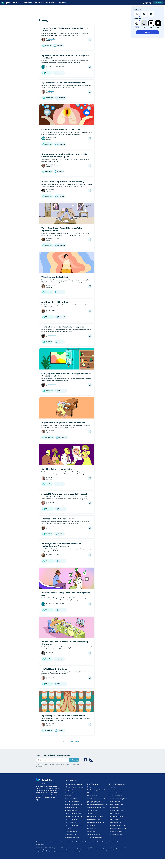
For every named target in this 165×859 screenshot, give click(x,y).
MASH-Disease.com (93, 819)
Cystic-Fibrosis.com (71, 831)
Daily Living (50, 2)
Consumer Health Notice (73, 842)
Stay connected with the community (53, 755)
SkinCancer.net (113, 819)
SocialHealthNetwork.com (117, 825)
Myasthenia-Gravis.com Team (56, 66)
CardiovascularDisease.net (73, 816)
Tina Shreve (51, 189)
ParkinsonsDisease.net (116, 793)
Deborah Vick (51, 39)
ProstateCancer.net (115, 802)
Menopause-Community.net (96, 822)
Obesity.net (112, 787)
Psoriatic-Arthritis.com (116, 805)
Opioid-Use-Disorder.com (117, 790)
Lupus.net (90, 813)
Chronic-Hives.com (71, 822)
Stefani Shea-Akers (53, 164)
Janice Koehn (51, 502)
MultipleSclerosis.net (93, 834)
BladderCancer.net (71, 807)
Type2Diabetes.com (115, 834)
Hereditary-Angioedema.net (96, 790)
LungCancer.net (92, 810)
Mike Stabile (51, 310)
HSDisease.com (92, 796)
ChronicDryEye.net (71, 819)
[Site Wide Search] (143, 2)
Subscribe (74, 760)
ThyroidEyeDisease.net (116, 831)
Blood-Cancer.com (71, 810)
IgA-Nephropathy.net (93, 802)
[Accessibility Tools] (146, 2)
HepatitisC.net (91, 787)
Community (27, 2)
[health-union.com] (44, 780)
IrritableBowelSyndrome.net (96, 807)
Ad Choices (40, 844)
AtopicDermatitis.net (71, 799)
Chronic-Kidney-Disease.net (74, 825)
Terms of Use (39, 766)
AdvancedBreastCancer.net (73, 784)
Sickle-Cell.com (114, 813)
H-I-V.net (89, 793)
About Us (39, 842)
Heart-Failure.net (92, 784)
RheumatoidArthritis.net (116, 810)
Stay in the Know (119, 837)
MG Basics (38, 2)
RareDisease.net (114, 807)
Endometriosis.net (71, 834)
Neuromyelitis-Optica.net (117, 784)
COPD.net (68, 828)
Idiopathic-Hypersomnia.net (96, 799)
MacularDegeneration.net (95, 816)
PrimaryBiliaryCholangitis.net (118, 799)
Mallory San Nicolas (53, 238)
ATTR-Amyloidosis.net (72, 802)
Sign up (155, 846)
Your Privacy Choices (89, 842)
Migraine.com (91, 831)
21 (71, 741)
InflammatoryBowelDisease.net (97, 805)
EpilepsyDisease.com (72, 837)
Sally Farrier (51, 91)
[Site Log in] (150, 2)
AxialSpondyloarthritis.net (73, 805)
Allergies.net (69, 790)
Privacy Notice (148, 850)
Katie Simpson (52, 335)
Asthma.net (68, 796)
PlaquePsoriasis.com (115, 796)
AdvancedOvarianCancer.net (74, 787)
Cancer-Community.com (73, 813)
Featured (62, 2)
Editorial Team (52, 137)
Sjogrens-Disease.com (116, 816)
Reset (147, 32)
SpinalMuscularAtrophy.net (117, 828)
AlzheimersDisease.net (72, 793)
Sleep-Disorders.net (115, 822)
